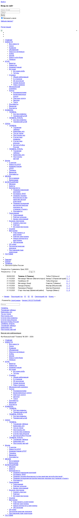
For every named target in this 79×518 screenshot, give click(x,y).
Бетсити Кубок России (10, 322)
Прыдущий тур (17, 297)
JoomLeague (15, 300)
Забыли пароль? (7, 21)
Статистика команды (9, 318)
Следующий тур (41, 297)
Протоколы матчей (8, 329)
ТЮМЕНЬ (8, 263)
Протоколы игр (7, 316)
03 (32, 297)
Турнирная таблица (8, 310)
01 (25, 297)
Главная (8, 260)
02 (29, 297)
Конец (51, 297)
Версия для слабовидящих (11, 333)
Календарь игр (6, 312)
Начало (6, 297)
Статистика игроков (9, 320)
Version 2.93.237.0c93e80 (31, 300)
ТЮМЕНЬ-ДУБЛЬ (8, 324)
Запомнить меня (9, 18)
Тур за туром (6, 314)
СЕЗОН (7, 261)
